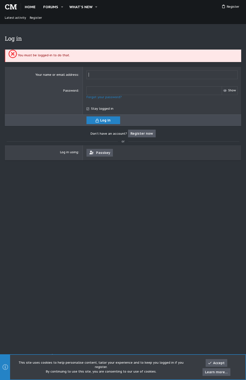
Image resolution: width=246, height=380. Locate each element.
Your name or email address (56, 75)
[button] (62, 7)
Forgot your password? (104, 97)
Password (70, 91)
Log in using (69, 152)
